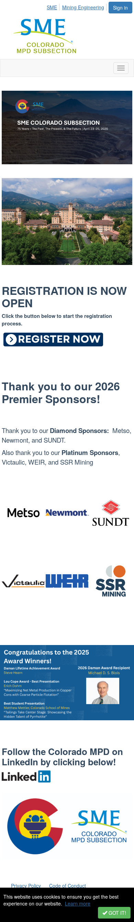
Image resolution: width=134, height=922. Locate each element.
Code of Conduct (67, 885)
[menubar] (77, 6)
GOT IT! (116, 912)
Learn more (77, 903)
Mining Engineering (83, 7)
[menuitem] (54, 6)
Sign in (120, 7)
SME (52, 7)
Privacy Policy (26, 885)
